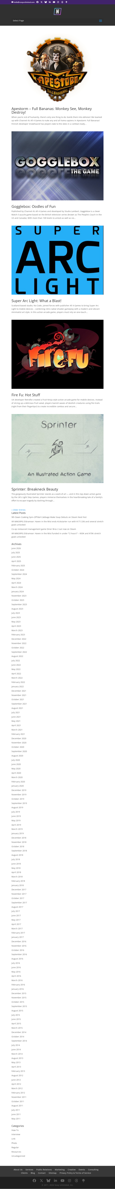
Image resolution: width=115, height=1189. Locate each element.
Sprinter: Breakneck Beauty (35, 489)
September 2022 (19, 652)
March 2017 (17, 928)
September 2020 (19, 751)
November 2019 (19, 794)
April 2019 (16, 824)
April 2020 (16, 773)
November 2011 (19, 1097)
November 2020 (19, 742)
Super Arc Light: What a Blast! (36, 300)
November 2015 (19, 997)
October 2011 (18, 1101)
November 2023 (19, 595)
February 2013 (18, 1071)
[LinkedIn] (50, 2)
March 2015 (17, 1028)
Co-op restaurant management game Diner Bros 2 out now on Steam (44, 529)
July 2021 (16, 712)
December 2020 (19, 738)
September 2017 (19, 902)
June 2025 (16, 556)
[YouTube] (54, 2)
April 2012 (16, 1084)
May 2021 (16, 721)
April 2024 (16, 582)
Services (29, 1169)
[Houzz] (62, 2)
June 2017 (16, 915)
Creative (72, 1169)
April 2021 (16, 725)
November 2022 (19, 643)
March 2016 (17, 980)
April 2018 (16, 872)
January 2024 (18, 591)
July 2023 (16, 613)
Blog (33, 1173)
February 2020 (18, 781)
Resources (16, 1151)
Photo (14, 1143)
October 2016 (18, 950)
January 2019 (18, 833)
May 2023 (16, 621)
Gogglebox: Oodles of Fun (34, 206)
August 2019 (17, 807)
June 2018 (16, 863)
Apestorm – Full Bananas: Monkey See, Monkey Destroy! (52, 110)
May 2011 (16, 1118)
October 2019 (18, 799)
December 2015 (19, 993)
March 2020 (17, 777)
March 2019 (17, 829)
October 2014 (18, 1036)
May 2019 (16, 820)
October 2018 (18, 846)
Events (82, 1169)
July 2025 (16, 552)
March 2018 (17, 876)
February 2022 (18, 682)
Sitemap (53, 1173)
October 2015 (18, 1002)
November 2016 (19, 945)
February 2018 (18, 881)
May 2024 (16, 578)
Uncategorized (18, 1156)
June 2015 (16, 1019)
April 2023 (16, 626)
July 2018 (16, 859)
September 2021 (19, 703)
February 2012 (18, 1092)
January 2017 (18, 937)
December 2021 (19, 690)
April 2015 (16, 1023)
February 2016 (18, 984)
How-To (15, 1130)
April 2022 (16, 673)
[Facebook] (37, 2)
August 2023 (17, 608)
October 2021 (18, 699)
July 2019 (16, 811)
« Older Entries (19, 509)
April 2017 (16, 924)
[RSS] (66, 2)
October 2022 (18, 647)
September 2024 (19, 574)
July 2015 (16, 1015)
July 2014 (16, 1045)
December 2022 (19, 639)
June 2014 (16, 1049)
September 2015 (19, 1006)
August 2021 (17, 708)
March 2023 (17, 630)
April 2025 (16, 561)
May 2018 (16, 868)
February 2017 (18, 932)
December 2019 (19, 790)
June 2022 (16, 665)
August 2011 (17, 1105)
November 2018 (19, 842)
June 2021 (16, 716)
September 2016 (19, 954)
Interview (16, 1134)
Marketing (60, 1169)
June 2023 (16, 617)
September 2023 (19, 604)
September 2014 (19, 1040)
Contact (42, 1173)
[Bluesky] (45, 2)
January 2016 (18, 989)
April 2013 (16, 1066)
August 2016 (17, 958)
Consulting (93, 1169)
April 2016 (16, 976)
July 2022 (16, 660)
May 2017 (16, 919)
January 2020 (18, 785)
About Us (18, 1169)
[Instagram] (58, 2)
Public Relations (44, 1169)
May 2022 (16, 669)
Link (13, 1138)
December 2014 (19, 1032)
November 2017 (19, 894)
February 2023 (18, 634)
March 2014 (17, 1053)
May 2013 (16, 1062)
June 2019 (16, 816)
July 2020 (16, 760)
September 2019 (19, 803)
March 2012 (17, 1088)
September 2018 (19, 850)
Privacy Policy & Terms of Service (75, 1173)
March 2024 (17, 587)
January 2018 (18, 885)
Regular (15, 1147)
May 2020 (16, 768)
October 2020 (18, 747)
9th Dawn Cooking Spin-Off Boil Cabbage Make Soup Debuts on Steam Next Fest (49, 517)
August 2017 (17, 907)
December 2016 (19, 941)
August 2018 (17, 855)
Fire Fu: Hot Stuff (26, 394)
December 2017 (19, 889)
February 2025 (18, 565)
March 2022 (17, 677)
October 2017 (18, 898)
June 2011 (16, 1114)
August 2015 (17, 1010)
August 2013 (17, 1058)
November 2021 (19, 695)
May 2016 (16, 971)
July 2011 (16, 1110)
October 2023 (18, 600)
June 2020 (16, 764)
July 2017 (16, 911)
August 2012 (17, 1075)
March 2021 (17, 729)
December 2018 (19, 837)
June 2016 (16, 967)
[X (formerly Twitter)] (41, 2)
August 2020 (17, 755)
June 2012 (16, 1079)
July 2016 (16, 963)
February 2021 (18, 734)
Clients (24, 1173)
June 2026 (16, 548)
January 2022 (18, 686)
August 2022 (17, 656)
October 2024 (18, 570)
